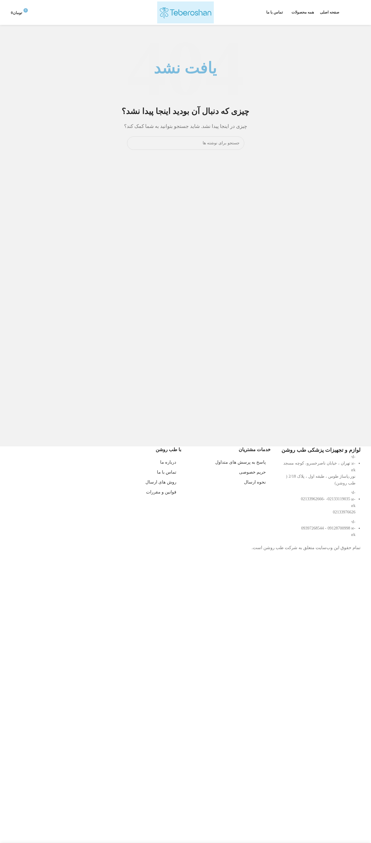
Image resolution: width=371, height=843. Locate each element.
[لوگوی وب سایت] (185, 12)
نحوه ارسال (255, 482)
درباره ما (168, 462)
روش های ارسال (160, 482)
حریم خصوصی (252, 472)
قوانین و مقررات (161, 492)
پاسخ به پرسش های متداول (240, 462)
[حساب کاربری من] (39, 12)
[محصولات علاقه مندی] (347, 12)
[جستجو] (358, 12)
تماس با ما (166, 472)
